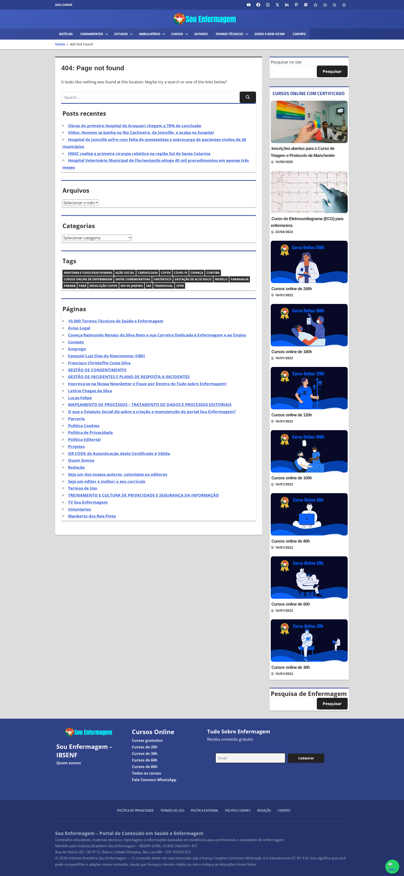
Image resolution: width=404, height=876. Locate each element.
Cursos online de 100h (291, 478)
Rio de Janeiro (132, 286)
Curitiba (213, 273)
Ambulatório (149, 33)
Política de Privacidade (90, 432)
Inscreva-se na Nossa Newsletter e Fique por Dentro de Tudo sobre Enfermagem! (147, 383)
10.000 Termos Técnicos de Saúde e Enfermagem (115, 321)
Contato (299, 33)
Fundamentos (91, 33)
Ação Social (124, 273)
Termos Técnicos (229, 33)
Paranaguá (240, 279)
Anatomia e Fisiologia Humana (88, 273)
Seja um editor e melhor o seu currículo (106, 481)
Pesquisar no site (286, 62)
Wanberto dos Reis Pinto (92, 516)
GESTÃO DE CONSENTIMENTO (97, 370)
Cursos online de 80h (290, 541)
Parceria (76, 418)
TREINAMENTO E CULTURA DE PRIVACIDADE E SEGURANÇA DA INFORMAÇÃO (143, 495)
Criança (197, 273)
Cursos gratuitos (147, 740)
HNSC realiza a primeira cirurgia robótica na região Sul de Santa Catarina (139, 153)
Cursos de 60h (145, 760)
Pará (82, 286)
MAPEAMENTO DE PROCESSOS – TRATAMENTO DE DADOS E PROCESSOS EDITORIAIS (149, 404)
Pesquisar (332, 71)
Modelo (221, 279)
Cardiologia (148, 273)
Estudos (121, 33)
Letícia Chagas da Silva (90, 390)
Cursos (177, 33)
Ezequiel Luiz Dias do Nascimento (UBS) (106, 356)
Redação (76, 467)
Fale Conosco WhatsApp (154, 779)
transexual (164, 286)
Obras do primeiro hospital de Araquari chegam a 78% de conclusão (134, 125)
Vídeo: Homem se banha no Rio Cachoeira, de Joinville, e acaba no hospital (141, 132)
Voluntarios (79, 509)
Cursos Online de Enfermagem (88, 279)
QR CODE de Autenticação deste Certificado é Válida (119, 453)
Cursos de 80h (145, 766)
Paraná (70, 286)
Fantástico (162, 279)
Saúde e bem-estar (269, 33)
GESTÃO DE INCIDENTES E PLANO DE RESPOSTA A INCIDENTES (129, 376)
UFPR (180, 286)
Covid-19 (180, 273)
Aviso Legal (79, 328)
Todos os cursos (146, 773)
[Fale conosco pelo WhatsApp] (392, 866)
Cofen (166, 273)
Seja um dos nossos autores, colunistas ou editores (117, 474)
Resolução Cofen (103, 286)
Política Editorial (84, 439)
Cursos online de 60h (290, 604)
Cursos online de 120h (291, 415)
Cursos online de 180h (291, 351)
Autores (201, 33)
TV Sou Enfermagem (88, 502)
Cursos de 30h (145, 753)
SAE (148, 286)
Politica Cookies (83, 425)
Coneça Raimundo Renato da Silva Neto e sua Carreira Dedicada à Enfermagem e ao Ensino (157, 335)
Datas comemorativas (132, 279)
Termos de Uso (82, 488)
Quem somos (68, 762)
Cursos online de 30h (290, 667)
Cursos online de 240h (291, 288)
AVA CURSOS (63, 4)
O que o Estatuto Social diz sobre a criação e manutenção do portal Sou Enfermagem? (152, 411)
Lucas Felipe (80, 397)
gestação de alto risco (193, 279)
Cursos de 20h (145, 747)
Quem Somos (81, 460)
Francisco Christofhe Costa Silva (99, 363)
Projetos (76, 446)
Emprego (77, 348)
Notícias (66, 33)
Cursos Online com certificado (309, 93)
